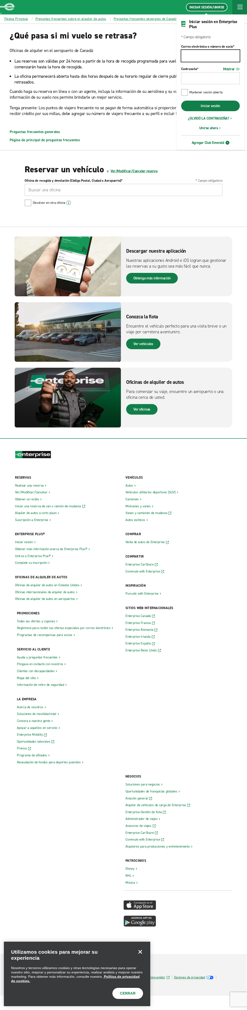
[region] (77, 974)
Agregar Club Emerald (208, 142)
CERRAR (128, 993)
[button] (240, 7)
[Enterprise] (7, 7)
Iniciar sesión (210, 105)
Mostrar (229, 69)
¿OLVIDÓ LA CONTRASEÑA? (208, 118)
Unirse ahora (208, 128)
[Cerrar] (140, 952)
